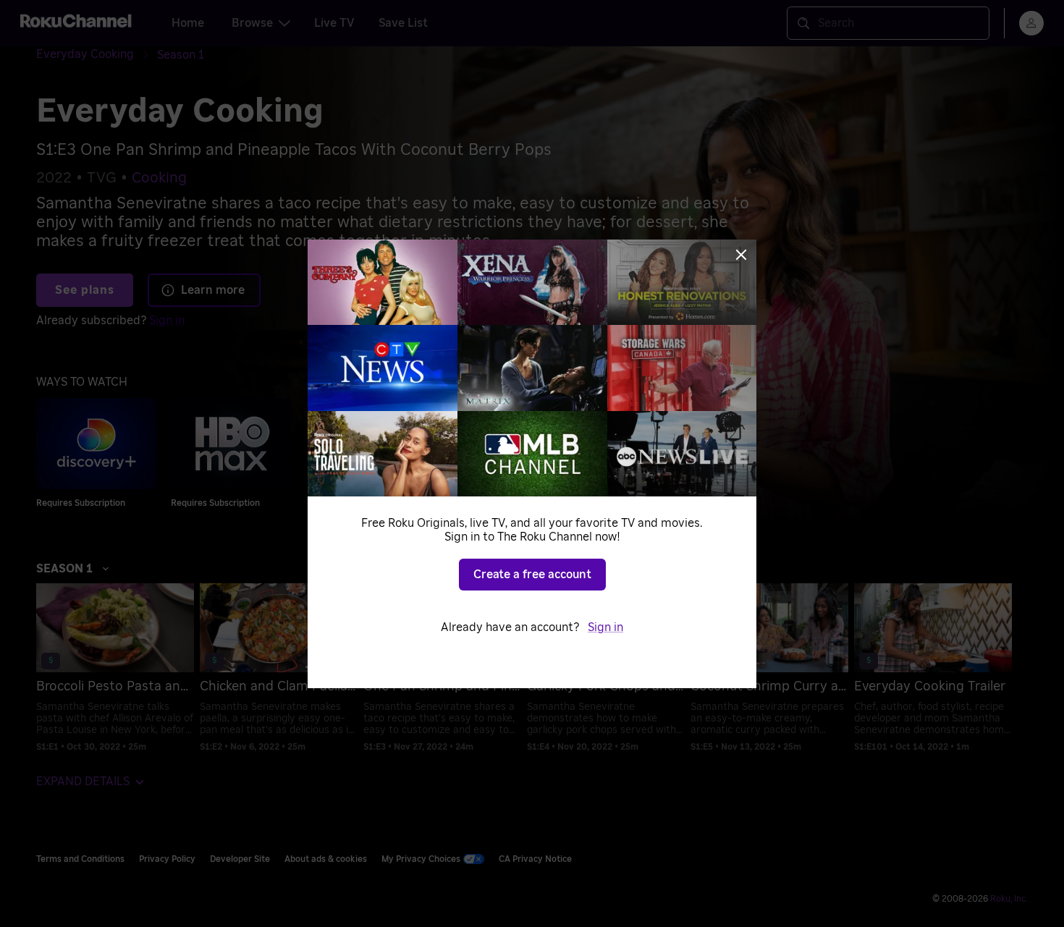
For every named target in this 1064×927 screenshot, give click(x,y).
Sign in (605, 627)
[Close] (741, 254)
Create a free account (532, 574)
